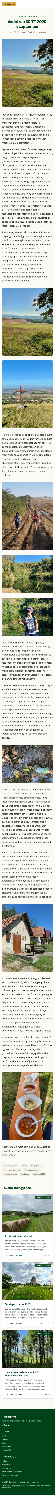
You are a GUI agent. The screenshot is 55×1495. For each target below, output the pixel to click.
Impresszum (7, 1468)
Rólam (4, 1461)
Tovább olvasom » (13, 1255)
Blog (4, 1436)
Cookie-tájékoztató (10, 1475)
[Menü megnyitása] (50, 4)
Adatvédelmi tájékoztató (12, 1472)
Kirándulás (6, 1450)
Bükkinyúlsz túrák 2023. (18, 1304)
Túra (4, 1443)
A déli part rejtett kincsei (18, 1236)
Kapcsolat (6, 1464)
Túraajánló (6, 1446)
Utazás (5, 1439)
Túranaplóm (9, 4)
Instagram (6, 1425)
